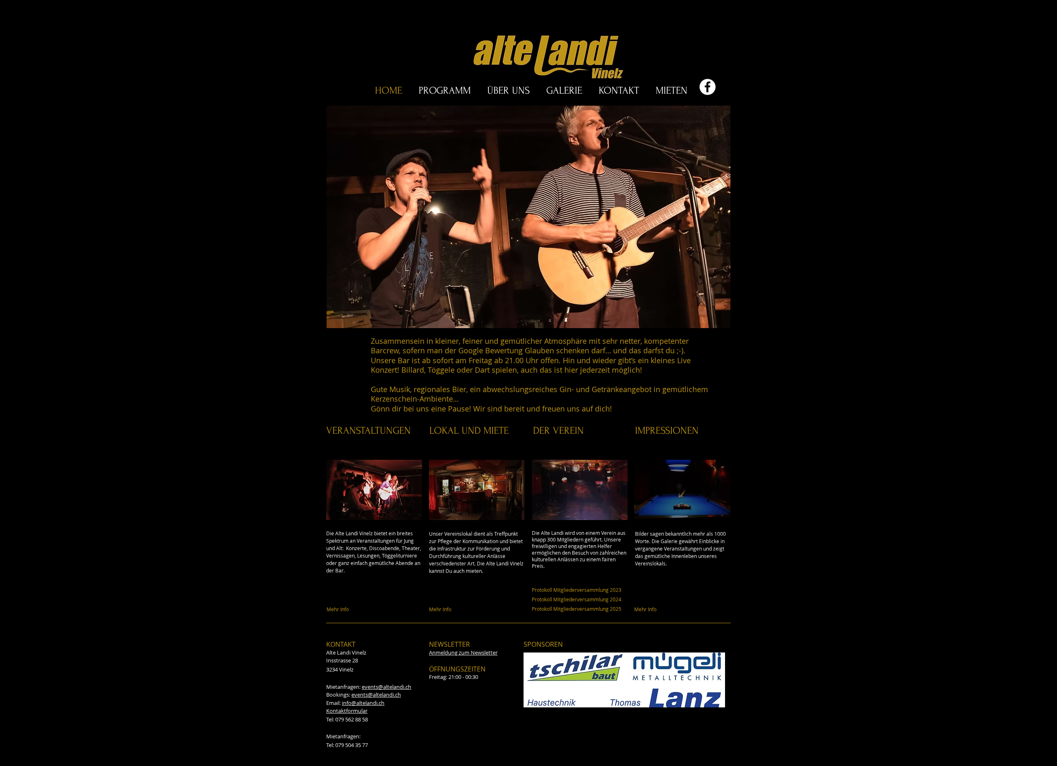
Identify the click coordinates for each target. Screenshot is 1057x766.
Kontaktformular (346, 710)
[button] (534, 217)
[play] (713, 321)
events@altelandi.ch (386, 686)
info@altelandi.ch (363, 703)
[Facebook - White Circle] (707, 87)
